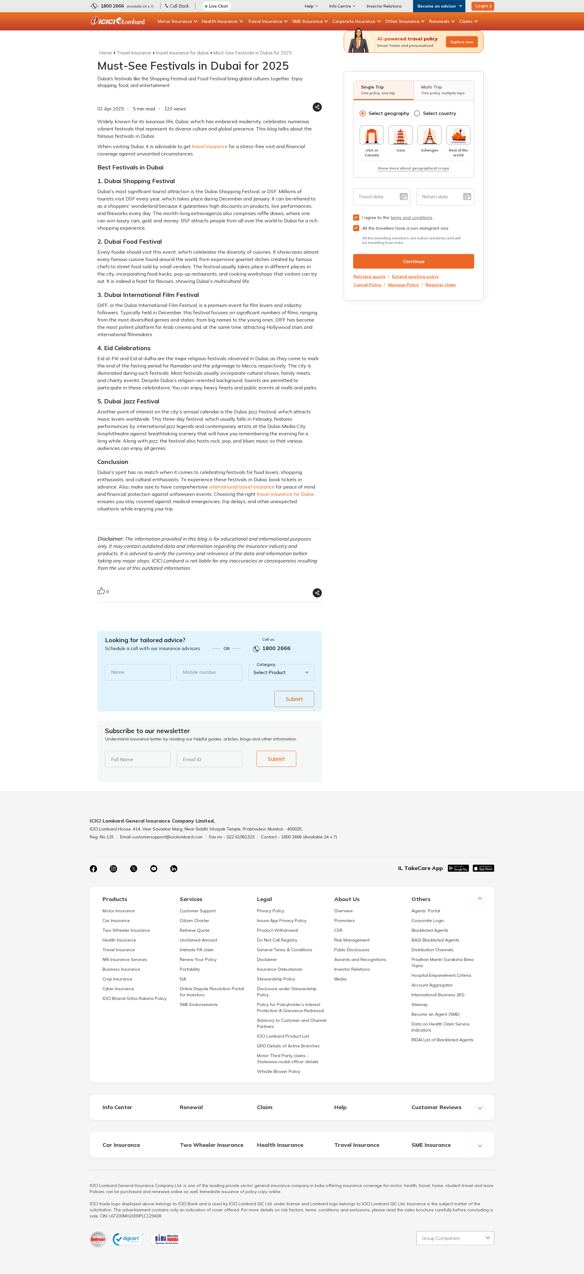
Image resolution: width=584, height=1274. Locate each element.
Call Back (179, 6)
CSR (338, 930)
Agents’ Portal (426, 911)
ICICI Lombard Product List (283, 1036)
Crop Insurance (117, 979)
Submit (294, 699)
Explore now (461, 42)
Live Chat (218, 6)
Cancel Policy (367, 285)
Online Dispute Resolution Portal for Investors (212, 991)
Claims (466, 21)
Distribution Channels (433, 949)
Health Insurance (220, 21)
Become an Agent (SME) (436, 1014)
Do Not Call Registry (277, 940)
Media (340, 979)
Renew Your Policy (198, 959)
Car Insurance (116, 920)
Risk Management (352, 940)
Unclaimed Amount (198, 940)
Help (309, 6)
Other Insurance (402, 21)
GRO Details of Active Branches (288, 1046)
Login (482, 6)
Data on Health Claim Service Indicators (441, 1027)
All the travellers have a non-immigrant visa (405, 228)
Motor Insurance (175, 21)
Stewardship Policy (276, 979)
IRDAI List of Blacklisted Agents (443, 1040)
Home (105, 53)
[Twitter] (133, 868)
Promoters (344, 920)
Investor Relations (384, 6)
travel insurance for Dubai (285, 494)
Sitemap (420, 1004)
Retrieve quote (369, 276)
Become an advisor (437, 6)
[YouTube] (153, 868)
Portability (190, 969)
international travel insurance (242, 487)
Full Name (122, 759)
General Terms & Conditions (284, 949)
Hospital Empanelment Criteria (441, 975)
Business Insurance (121, 969)
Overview (343, 911)
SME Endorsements (199, 1004)
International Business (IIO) (438, 994)
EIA (183, 979)
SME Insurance (307, 21)
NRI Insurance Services (125, 959)
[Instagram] (113, 868)
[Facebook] (93, 868)
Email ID (192, 759)
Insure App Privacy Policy (281, 920)
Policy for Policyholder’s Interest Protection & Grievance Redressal (290, 1007)
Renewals (439, 21)
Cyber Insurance (118, 988)
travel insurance (210, 146)
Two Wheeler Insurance (126, 930)
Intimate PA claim (197, 949)
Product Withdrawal (277, 930)
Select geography (389, 113)
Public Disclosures (352, 949)
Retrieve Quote (195, 930)
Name (117, 672)
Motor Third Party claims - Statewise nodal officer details (287, 1058)
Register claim (441, 285)
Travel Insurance (265, 21)
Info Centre (340, 6)
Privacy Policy (270, 911)
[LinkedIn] (173, 868)
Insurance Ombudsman (279, 969)
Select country (439, 113)
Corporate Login (428, 920)
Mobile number (199, 672)
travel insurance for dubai (182, 53)
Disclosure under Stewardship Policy (287, 991)
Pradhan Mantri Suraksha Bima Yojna (443, 962)
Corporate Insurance (354, 21)
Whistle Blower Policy (278, 1071)
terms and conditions (412, 217)
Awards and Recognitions (360, 959)
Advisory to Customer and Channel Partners (291, 1023)
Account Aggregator (432, 985)
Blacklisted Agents (430, 930)
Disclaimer (267, 959)
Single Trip (378, 89)
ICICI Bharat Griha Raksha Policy (134, 998)
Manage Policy (403, 285)
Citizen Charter (194, 920)
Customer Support (198, 911)
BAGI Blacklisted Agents (435, 940)
